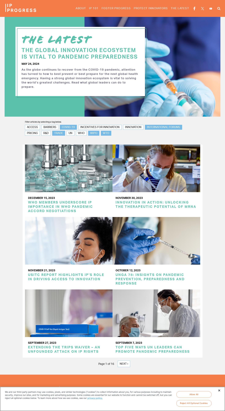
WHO (81, 133)
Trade (58, 133)
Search (218, 9)
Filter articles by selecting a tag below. (43, 122)
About (81, 8)
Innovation (133, 127)
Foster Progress (116, 8)
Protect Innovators (151, 8)
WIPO (93, 133)
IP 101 (94, 8)
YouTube (210, 8)
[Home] (20, 8)
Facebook (194, 9)
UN (70, 133)
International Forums (163, 127)
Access (32, 127)
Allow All (193, 394)
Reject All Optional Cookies (194, 403)
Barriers (49, 127)
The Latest (180, 8)
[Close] (219, 390)
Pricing (32, 133)
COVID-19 (68, 127)
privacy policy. (95, 398)
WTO (106, 133)
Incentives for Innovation (100, 127)
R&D (46, 133)
